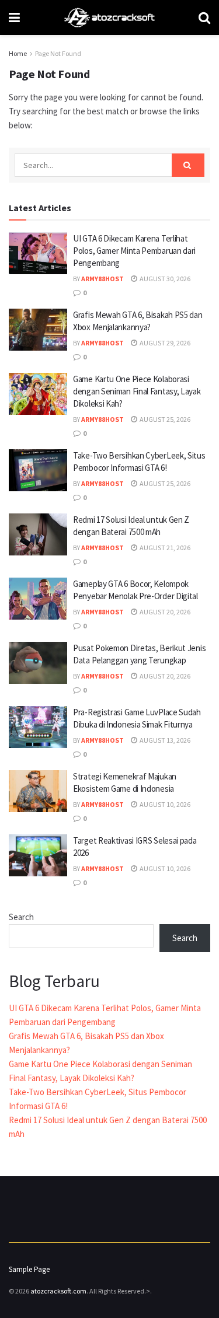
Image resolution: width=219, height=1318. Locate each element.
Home (18, 53)
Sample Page (29, 1269)
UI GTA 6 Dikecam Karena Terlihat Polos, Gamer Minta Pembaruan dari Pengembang (134, 250)
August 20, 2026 (164, 611)
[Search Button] (188, 165)
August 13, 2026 (164, 740)
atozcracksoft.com (58, 1290)
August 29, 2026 (164, 342)
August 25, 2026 (164, 419)
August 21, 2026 (164, 547)
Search (21, 916)
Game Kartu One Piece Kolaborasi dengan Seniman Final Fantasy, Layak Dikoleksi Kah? (137, 391)
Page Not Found (58, 53)
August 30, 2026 (164, 278)
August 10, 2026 (164, 804)
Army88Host (102, 278)
